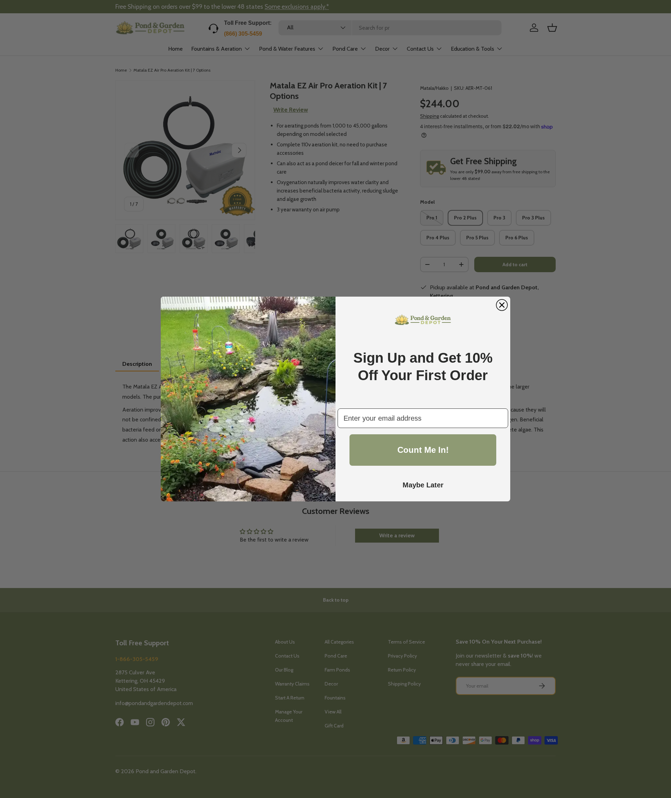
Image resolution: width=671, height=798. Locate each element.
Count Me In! (423, 450)
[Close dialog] (501, 305)
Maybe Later (423, 485)
